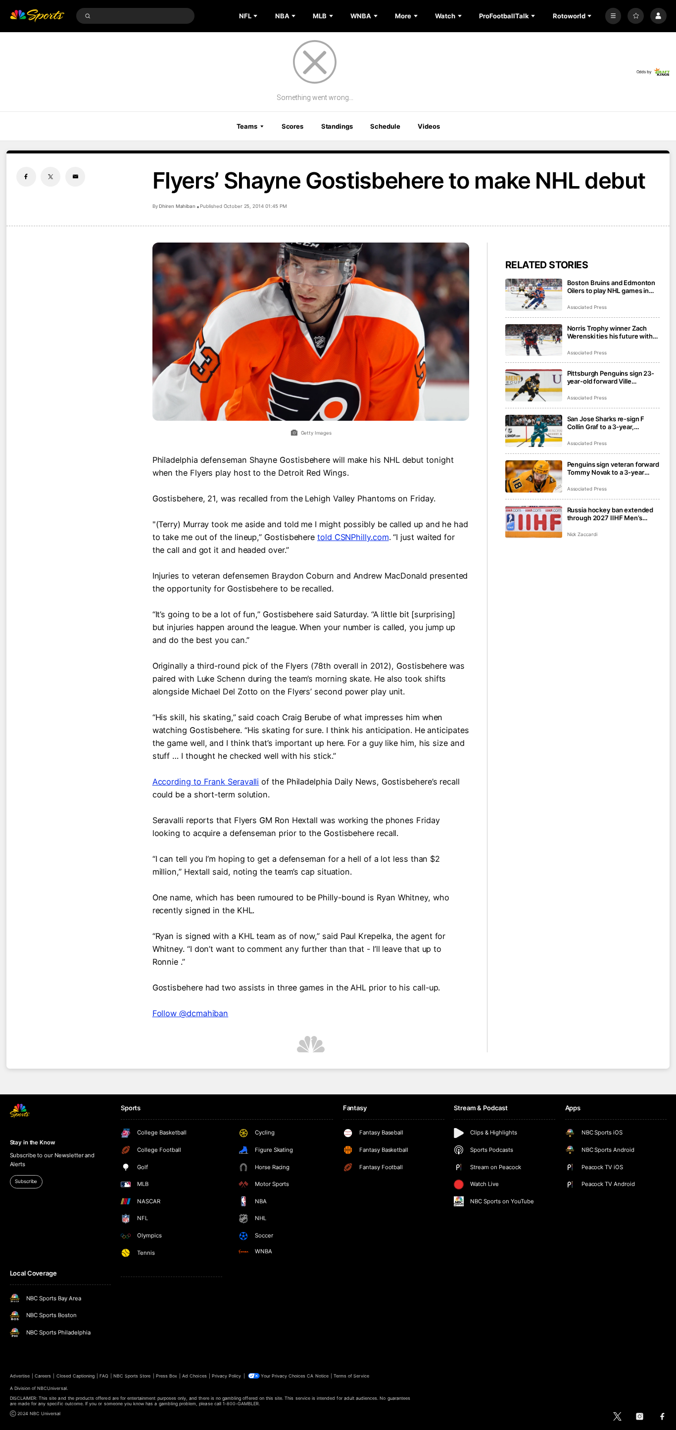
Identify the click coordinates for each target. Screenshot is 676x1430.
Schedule (385, 126)
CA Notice (317, 1376)
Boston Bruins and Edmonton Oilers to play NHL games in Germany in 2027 (611, 287)
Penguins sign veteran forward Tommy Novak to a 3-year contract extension (613, 468)
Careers (43, 1376)
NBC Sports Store (132, 1376)
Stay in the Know (32, 1142)
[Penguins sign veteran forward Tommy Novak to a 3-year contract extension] (533, 476)
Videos (428, 126)
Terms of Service (351, 1376)
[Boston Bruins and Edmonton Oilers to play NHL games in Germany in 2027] (533, 295)
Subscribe (26, 1181)
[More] (613, 16)
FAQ (103, 1376)
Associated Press (587, 307)
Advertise (20, 1376)
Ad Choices (194, 1376)
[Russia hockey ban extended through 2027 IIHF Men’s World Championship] (533, 522)
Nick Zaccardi (582, 534)
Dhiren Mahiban (177, 206)
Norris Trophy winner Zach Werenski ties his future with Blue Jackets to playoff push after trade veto (610, 332)
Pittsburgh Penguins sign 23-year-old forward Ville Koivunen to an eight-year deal (613, 377)
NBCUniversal (52, 1388)
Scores (292, 126)
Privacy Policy (226, 1376)
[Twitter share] (50, 177)
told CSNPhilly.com (353, 537)
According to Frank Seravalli (205, 782)
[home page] (37, 16)
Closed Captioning (75, 1376)
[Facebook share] (26, 177)
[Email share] (75, 177)
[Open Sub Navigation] (256, 16)
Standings (337, 126)
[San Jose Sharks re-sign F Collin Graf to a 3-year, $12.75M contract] (533, 431)
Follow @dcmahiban (190, 1013)
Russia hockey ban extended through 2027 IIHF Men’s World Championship (610, 514)
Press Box (166, 1376)
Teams (247, 126)
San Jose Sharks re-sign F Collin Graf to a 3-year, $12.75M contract (606, 423)
